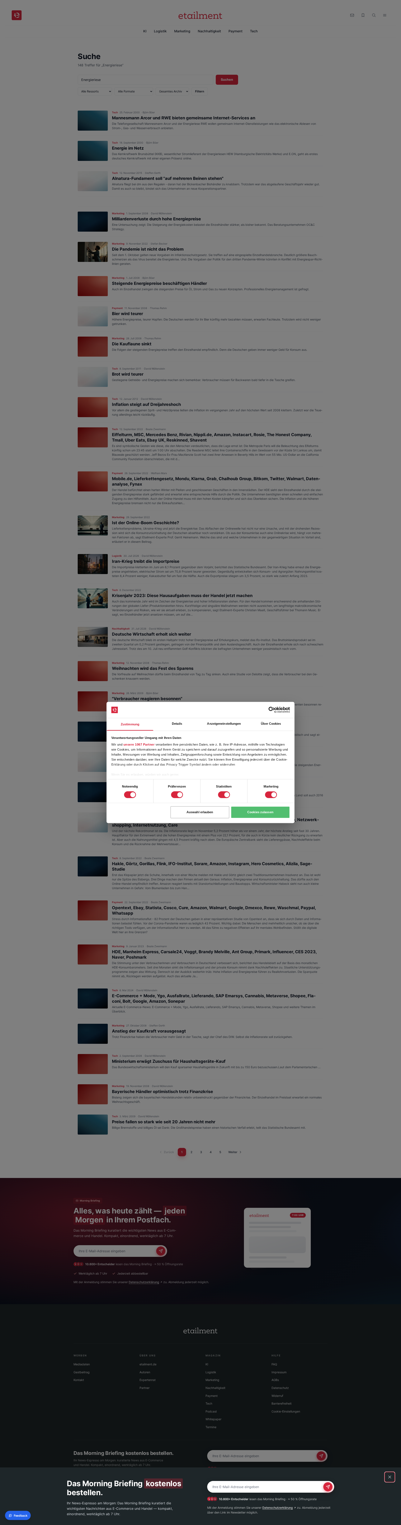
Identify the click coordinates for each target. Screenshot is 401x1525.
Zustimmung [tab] (130, 724)
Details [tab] (177, 723)
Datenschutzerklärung (277, 1507)
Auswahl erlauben (200, 812)
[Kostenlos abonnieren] (327, 1486)
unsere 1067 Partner (139, 744)
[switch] (177, 795)
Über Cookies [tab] (271, 723)
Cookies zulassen (260, 812)
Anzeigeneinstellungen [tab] (224, 723)
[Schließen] (389, 1477)
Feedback (20, 1515)
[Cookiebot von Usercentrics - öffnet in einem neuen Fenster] (271, 710)
